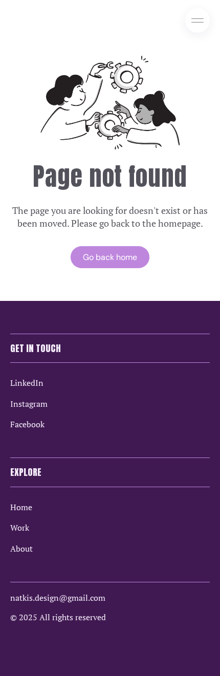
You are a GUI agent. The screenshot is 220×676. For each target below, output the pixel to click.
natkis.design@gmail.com (57, 597)
